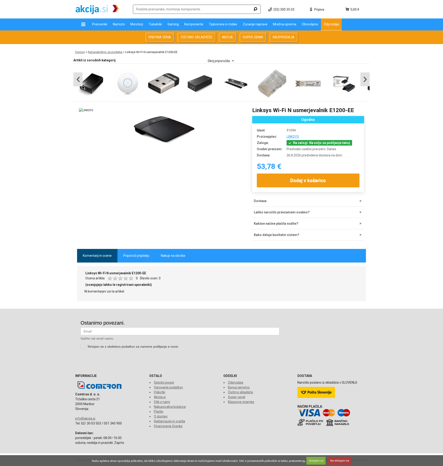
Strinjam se (316, 460)
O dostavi (161, 416)
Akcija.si (160, 397)
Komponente (193, 24)
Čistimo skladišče (240, 392)
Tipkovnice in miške (223, 24)
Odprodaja (331, 24)
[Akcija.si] (97, 9)
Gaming (173, 24)
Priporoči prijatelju (136, 255)
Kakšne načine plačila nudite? (276, 223)
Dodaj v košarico (308, 180)
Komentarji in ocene (97, 255)
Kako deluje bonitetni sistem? (276, 235)
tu (303, 460)
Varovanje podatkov (168, 387)
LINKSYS (293, 136)
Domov (80, 52)
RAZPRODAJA (283, 37)
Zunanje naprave (255, 24)
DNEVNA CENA (160, 37)
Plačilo (158, 411)
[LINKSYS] (86, 110)
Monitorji (136, 24)
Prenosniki (99, 24)
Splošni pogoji (164, 382)
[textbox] (197, 9)
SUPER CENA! (253, 37)
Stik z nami (162, 402)
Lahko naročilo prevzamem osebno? (282, 212)
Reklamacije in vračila (169, 421)
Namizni (119, 24)
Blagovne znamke (241, 402)
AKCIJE (227, 37)
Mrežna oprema (284, 24)
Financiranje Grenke (168, 426)
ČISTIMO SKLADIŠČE (196, 37)
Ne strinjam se (339, 460)
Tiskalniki (155, 24)
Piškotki (159, 392)
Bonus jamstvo (239, 387)
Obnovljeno (310, 24)
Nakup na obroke (173, 255)
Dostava (260, 201)
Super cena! (236, 397)
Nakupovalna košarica (170, 407)
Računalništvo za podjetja (105, 52)
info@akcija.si (85, 418)
